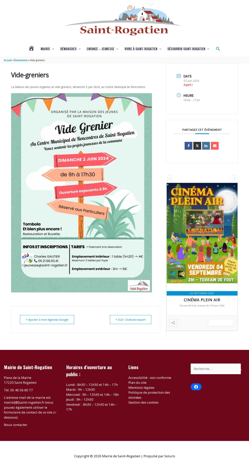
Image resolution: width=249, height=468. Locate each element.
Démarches (68, 49)
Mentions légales (141, 387)
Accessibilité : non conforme (149, 377)
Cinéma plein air (202, 299)
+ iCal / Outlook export (131, 319)
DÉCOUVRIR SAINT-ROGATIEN (186, 49)
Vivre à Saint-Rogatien (140, 49)
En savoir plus (220, 322)
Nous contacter (15, 424)
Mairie (45, 49)
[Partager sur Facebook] (188, 146)
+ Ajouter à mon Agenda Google (47, 319)
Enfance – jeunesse (100, 49)
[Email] (215, 146)
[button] (218, 48)
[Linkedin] (206, 146)
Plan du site (137, 382)
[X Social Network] (197, 146)
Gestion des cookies (143, 402)
